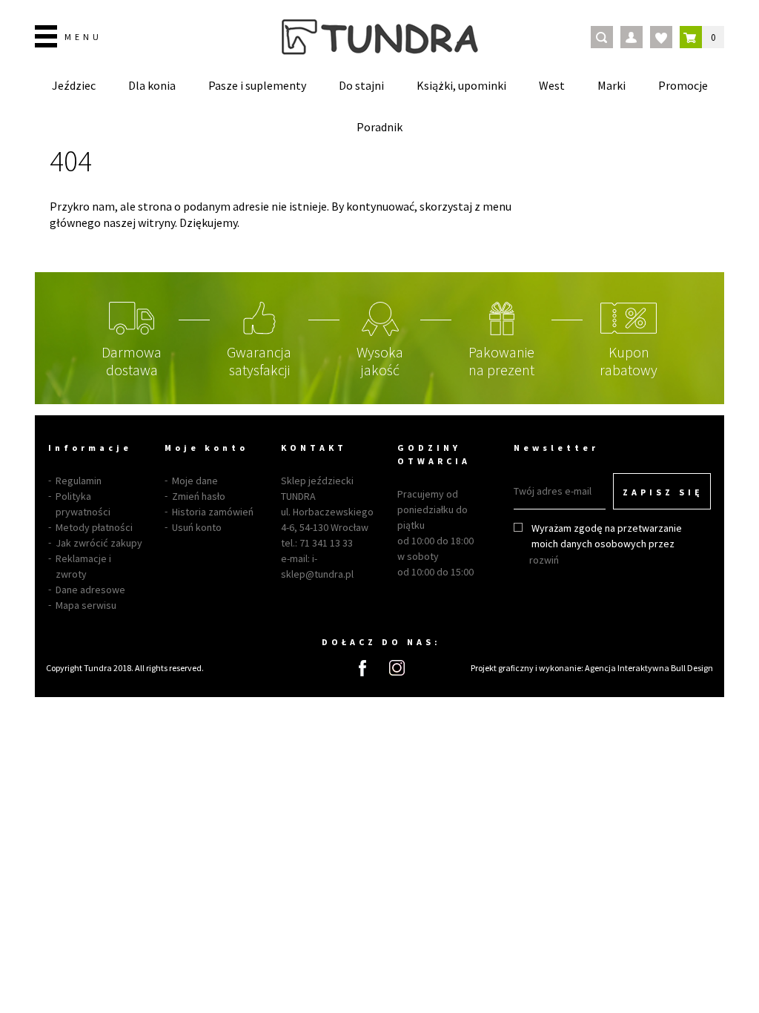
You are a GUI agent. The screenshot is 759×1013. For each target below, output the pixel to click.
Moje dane (195, 480)
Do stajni (361, 85)
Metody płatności (94, 527)
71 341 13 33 (326, 543)
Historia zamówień (212, 511)
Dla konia (152, 85)
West (552, 85)
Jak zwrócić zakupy (99, 543)
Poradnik (379, 126)
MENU (83, 36)
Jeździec (74, 85)
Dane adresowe (90, 589)
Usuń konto (197, 527)
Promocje (683, 85)
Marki (611, 85)
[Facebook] (362, 668)
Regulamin (79, 480)
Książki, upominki (461, 85)
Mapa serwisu (86, 605)
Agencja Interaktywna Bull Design (649, 667)
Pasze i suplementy (257, 85)
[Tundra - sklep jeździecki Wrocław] (380, 37)
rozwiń (544, 560)
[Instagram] (397, 668)
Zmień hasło (198, 496)
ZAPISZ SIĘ (663, 492)
